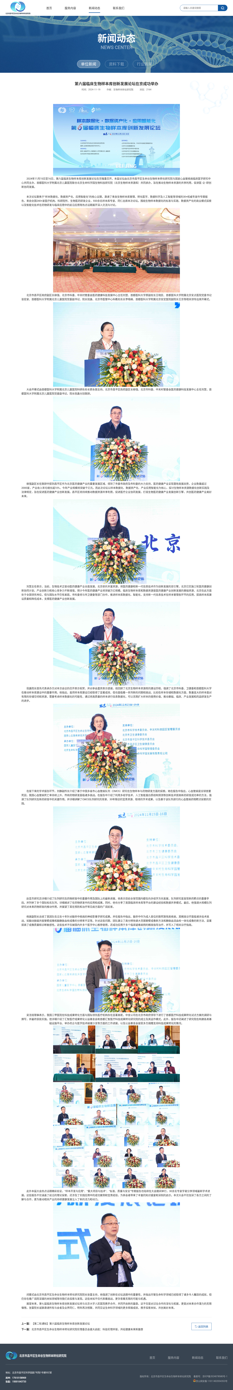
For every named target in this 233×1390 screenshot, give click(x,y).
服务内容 (70, 8)
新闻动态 (94, 8)
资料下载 (116, 64)
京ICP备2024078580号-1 (214, 1376)
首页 (49, 8)
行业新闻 (144, 64)
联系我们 (118, 8)
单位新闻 (88, 64)
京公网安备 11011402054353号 (211, 1381)
